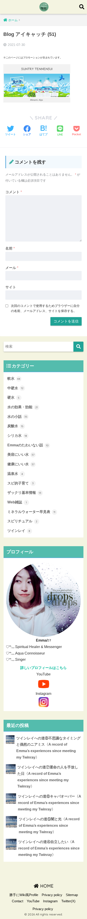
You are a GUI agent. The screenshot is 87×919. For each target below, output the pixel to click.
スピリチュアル (22, 521)
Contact (17, 901)
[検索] (78, 347)
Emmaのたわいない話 (28, 445)
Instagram (50, 901)
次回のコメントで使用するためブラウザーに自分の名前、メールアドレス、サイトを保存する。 (45, 308)
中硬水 (15, 388)
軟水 (13, 378)
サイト (10, 287)
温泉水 (15, 474)
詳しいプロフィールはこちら (43, 668)
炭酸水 (15, 426)
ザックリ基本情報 (24, 492)
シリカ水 (17, 435)
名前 (10, 248)
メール (11, 268)
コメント (13, 192)
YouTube (33, 901)
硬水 (13, 397)
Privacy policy (52, 895)
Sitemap (72, 895)
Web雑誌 (17, 502)
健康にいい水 (21, 464)
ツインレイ (18, 531)
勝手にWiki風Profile (23, 895)
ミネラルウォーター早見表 (31, 512)
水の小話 (17, 416)
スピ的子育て (20, 483)
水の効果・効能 (22, 407)
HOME (46, 886)
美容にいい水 (21, 454)
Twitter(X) (68, 901)
